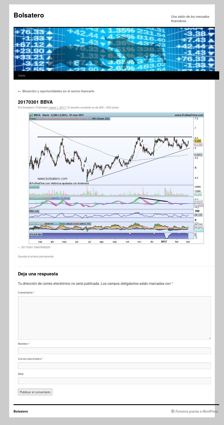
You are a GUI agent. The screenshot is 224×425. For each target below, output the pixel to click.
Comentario (26, 292)
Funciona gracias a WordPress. (197, 411)
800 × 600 (105, 107)
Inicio (21, 75)
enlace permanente (42, 256)
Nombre (24, 344)
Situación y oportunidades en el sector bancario (56, 91)
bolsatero (28, 107)
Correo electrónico (30, 359)
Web (20, 374)
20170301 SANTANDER (35, 247)
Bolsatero (29, 14)
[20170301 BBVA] (116, 178)
